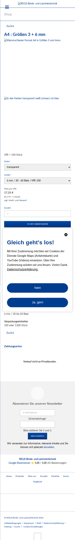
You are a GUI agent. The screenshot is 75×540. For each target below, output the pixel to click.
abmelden (49, 447)
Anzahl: (7, 208)
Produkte (20, 476)
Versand (23, 200)
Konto (66, 476)
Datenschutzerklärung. (22, 269)
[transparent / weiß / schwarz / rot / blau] (31, 124)
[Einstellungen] (66, 235)
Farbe (8, 161)
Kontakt (43, 476)
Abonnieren (37, 436)
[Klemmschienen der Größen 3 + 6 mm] (32, 67)
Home (9, 476)
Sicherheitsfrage (37, 419)
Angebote (37, 482)
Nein (37, 288)
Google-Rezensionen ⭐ (22, 463)
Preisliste (55, 476)
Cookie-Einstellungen (33, 527)
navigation (7, 7)
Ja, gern (37, 302)
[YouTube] (7, 488)
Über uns (32, 476)
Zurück (10, 26)
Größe (8, 175)
